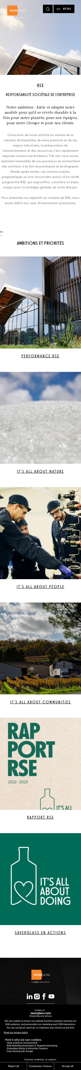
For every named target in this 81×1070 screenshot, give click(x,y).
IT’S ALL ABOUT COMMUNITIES (40, 702)
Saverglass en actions (40, 933)
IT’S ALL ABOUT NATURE (40, 472)
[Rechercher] (48, 9)
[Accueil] (16, 12)
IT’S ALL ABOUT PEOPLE (40, 587)
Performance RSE (40, 356)
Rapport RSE (40, 818)
